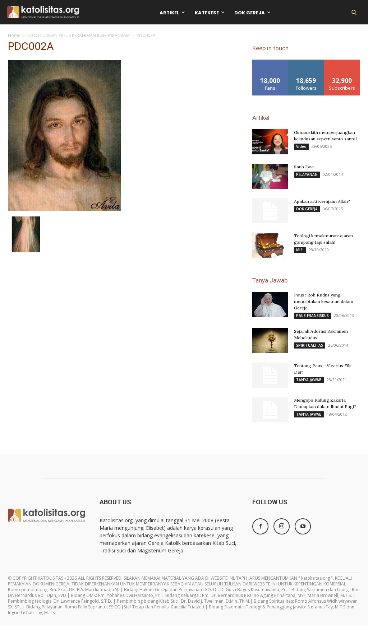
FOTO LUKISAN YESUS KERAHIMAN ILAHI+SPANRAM (78, 35)
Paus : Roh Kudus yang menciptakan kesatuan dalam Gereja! (323, 301)
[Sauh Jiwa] (270, 176)
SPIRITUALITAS (309, 345)
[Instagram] (281, 526)
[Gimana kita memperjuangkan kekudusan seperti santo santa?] (270, 141)
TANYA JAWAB (309, 379)
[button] (354, 12)
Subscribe (342, 62)
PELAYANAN (307, 174)
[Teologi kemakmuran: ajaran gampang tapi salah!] (270, 245)
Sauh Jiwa (304, 166)
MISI (300, 249)
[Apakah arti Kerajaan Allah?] (270, 210)
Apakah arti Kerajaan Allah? (322, 201)
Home (14, 35)
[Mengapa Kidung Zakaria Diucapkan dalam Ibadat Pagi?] (270, 409)
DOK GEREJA (307, 208)
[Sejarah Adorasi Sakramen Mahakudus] (270, 340)
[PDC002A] (64, 209)
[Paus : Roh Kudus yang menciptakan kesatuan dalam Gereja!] (270, 304)
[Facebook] (260, 526)
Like (270, 62)
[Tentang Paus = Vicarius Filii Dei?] (270, 375)
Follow (306, 62)
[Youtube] (303, 526)
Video (301, 146)
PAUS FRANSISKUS (312, 315)
